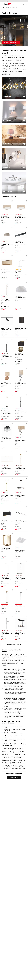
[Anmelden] (20, 4)
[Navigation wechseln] (2, 4)
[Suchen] (3, 7)
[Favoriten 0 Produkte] (23, 4)
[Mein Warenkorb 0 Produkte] (26, 4)
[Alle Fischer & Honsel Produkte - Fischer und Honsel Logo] (14, 30)
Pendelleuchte (15, 669)
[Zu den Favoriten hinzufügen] (12, 201)
